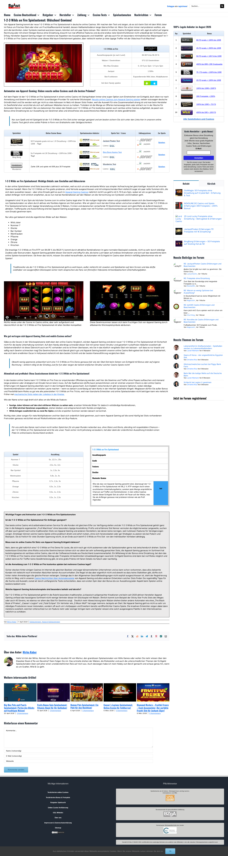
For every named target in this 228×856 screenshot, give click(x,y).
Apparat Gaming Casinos (76, 192)
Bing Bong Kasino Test (112, 152)
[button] (6, 699)
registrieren (182, 6)
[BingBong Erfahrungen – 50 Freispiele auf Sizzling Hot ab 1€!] (178, 241)
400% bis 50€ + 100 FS (206, 112)
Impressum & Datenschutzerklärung (58, 823)
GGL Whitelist (58, 813)
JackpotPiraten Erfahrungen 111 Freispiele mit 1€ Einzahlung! (198, 230)
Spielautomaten (35, 622)
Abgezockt (191, 300)
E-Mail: (199, 148)
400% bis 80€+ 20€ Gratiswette (209, 64)
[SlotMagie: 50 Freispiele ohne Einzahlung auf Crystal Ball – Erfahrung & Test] (178, 190)
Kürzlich (211, 183)
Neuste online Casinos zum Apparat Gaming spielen (116, 99)
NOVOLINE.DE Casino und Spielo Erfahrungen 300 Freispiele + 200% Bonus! (201, 206)
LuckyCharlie (192, 274)
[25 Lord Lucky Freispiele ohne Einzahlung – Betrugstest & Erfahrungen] (178, 216)
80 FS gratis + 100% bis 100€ (208, 40)
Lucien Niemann (193, 351)
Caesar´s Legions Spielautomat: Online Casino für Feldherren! (118, 706)
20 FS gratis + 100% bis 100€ (208, 80)
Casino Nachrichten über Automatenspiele (54, 578)
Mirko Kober (11, 622)
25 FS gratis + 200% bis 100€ (208, 48)
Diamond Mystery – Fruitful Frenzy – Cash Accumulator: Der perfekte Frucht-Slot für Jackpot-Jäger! (153, 707)
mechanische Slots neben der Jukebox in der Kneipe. (39, 394)
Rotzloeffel (191, 286)
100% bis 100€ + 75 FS (206, 104)
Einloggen (170, 6)
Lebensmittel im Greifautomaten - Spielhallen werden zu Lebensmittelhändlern (203, 347)
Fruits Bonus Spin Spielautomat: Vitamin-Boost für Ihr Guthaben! (52, 706)
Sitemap (58, 828)
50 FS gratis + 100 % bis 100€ (209, 56)
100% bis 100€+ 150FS (206, 88)
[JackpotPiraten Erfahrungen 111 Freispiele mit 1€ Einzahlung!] (178, 229)
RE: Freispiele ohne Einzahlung (197, 278)
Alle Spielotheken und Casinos (198, 119)
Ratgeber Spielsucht (58, 802)
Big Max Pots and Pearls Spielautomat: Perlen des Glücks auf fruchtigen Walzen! (19, 707)
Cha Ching (191, 315)
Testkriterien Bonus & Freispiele (58, 797)
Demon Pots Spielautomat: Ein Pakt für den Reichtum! (84, 706)
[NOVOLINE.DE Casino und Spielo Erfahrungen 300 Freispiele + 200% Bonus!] (178, 203)
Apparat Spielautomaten (51, 622)
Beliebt (186, 183)
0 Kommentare (22, 713)
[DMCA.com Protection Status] (58, 832)
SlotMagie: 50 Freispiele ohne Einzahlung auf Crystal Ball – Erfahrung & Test (202, 193)
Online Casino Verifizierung (58, 808)
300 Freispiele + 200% (205, 96)
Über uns (58, 818)
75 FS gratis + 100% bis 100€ (209, 72)
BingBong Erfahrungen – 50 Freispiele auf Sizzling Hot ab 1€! (202, 242)
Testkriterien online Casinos (58, 792)
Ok (170, 851)
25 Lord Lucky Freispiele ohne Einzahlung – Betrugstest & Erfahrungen (203, 217)
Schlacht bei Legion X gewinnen (197, 382)
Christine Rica (192, 360)
